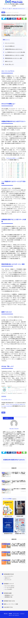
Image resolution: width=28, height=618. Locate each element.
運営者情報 (10, 613)
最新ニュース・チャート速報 (11, 604)
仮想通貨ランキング (9, 583)
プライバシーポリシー (16, 613)
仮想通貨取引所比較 (9, 574)
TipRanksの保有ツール (12, 158)
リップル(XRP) (8, 589)
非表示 (7, 39)
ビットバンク (8, 579)
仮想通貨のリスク (9, 595)
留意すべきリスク (8, 61)
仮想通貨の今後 (8, 597)
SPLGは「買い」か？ (9, 64)
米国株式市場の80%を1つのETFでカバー (13, 49)
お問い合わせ (6, 613)
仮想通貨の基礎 (8, 593)
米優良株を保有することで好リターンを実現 (14, 55)
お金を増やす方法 (8, 607)
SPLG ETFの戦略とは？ (10, 46)
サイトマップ (22, 613)
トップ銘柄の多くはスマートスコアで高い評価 (15, 52)
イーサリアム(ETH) (9, 587)
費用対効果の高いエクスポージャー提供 (13, 58)
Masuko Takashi (14, 428)
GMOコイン (7, 578)
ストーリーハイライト (10, 43)
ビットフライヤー (9, 576)
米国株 (3, 12)
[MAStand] (14, 1)
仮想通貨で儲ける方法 (9, 601)
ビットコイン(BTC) (9, 585)
